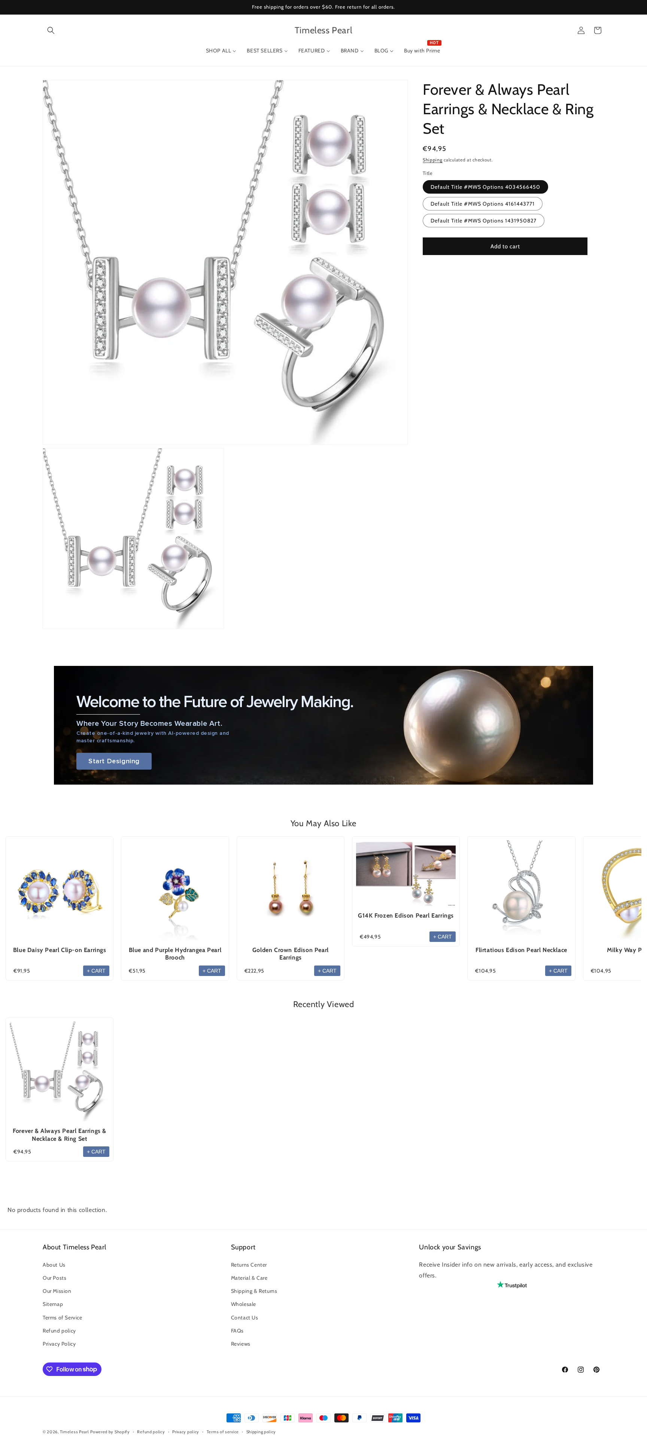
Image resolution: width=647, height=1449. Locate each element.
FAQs (237, 1330)
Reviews (240, 1343)
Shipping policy (261, 1431)
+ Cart (96, 971)
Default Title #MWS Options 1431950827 (484, 220)
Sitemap (53, 1304)
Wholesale (243, 1304)
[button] (51, 30)
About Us (54, 1264)
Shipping (433, 160)
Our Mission (57, 1291)
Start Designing (114, 761)
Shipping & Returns (254, 1291)
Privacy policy (185, 1431)
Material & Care (249, 1277)
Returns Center (249, 1264)
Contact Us (244, 1317)
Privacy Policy (59, 1343)
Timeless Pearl (74, 1431)
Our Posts (54, 1277)
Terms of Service (62, 1317)
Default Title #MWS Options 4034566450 (485, 187)
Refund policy (59, 1330)
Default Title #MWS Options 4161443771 (483, 203)
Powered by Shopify (110, 1431)
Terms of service (223, 1431)
